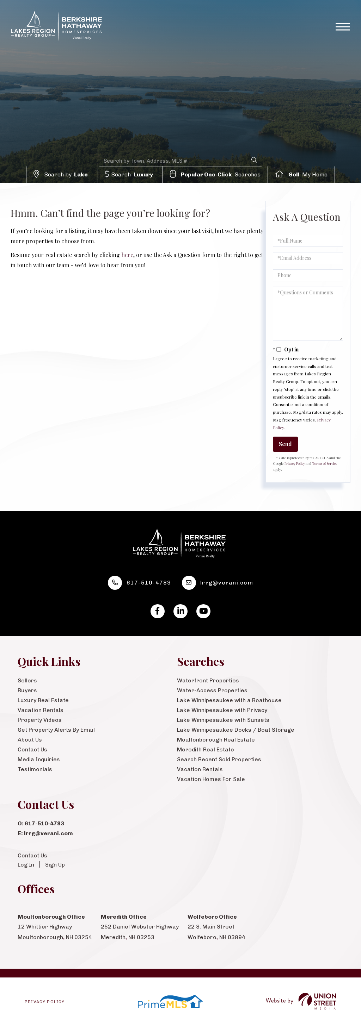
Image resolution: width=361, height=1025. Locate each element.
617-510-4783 (149, 582)
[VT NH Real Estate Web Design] (301, 1001)
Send (285, 444)
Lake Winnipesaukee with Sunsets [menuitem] (223, 720)
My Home (308, 174)
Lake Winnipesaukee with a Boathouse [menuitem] (229, 700)
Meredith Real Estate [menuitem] (205, 749)
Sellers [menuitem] (27, 680)
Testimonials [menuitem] (35, 769)
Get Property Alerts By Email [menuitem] (56, 729)
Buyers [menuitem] (27, 690)
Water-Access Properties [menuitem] (212, 690)
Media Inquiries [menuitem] (39, 759)
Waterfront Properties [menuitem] (208, 680)
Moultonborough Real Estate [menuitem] (216, 739)
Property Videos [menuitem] (40, 720)
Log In (26, 864)
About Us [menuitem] (30, 739)
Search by (66, 174)
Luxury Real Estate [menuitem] (43, 700)
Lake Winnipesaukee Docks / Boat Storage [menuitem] (235, 729)
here (127, 254)
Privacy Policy (294, 463)
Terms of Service (324, 463)
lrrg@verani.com (226, 582)
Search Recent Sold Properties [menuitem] (219, 759)
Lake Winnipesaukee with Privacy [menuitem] (222, 710)
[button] (254, 160)
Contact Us (32, 855)
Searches (221, 174)
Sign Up (55, 864)
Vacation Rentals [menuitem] (40, 710)
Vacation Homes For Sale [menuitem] (211, 779)
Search (132, 174)
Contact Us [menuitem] (32, 749)
